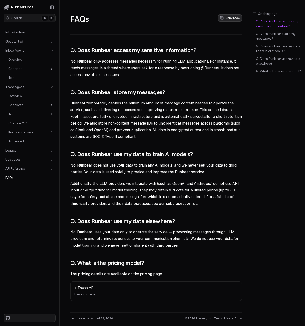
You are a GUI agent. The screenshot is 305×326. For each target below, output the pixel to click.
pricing (146, 274)
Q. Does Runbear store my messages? (117, 92)
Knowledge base (20, 132)
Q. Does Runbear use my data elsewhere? (122, 220)
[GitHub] (7, 317)
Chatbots (15, 105)
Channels (15, 69)
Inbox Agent (14, 51)
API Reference (15, 169)
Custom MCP (18, 123)
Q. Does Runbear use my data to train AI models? (131, 154)
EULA (238, 318)
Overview (15, 60)
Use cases (12, 160)
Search (31, 18)
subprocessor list (181, 203)
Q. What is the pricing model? (107, 262)
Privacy (228, 318)
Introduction (15, 32)
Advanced (16, 141)
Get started (14, 41)
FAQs (9, 178)
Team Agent (14, 87)
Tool (11, 78)
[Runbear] (6, 7)
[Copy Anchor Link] (200, 50)
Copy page (232, 18)
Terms (218, 318)
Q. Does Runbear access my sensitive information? (133, 50)
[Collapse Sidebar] (52, 7)
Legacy (10, 150)
